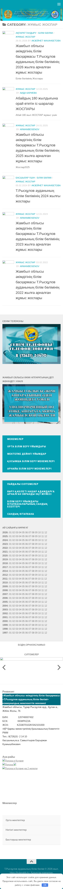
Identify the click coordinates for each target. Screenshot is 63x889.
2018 (5, 563)
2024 (5, 540)
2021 (5, 551)
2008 (5, 590)
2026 (5, 532)
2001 (5, 617)
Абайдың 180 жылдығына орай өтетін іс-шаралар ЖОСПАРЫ (37, 103)
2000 (5, 621)
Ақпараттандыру (26, 33)
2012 (5, 574)
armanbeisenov (29, 129)
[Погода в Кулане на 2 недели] (19, 768)
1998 (5, 628)
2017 (5, 567)
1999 (5, 625)
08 (33, 532)
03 (17, 532)
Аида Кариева (28, 93)
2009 (5, 586)
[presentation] (4, 667)
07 (29, 532)
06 (26, 532)
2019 (5, 559)
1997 (5, 632)
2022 (5, 547)
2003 (5, 609)
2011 (4, 578)
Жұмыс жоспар (25, 37)
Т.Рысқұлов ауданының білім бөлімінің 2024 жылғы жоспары (38, 196)
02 (13, 532)
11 (42, 536)
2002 (5, 613)
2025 (5, 536)
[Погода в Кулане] (13, 760)
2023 (5, 544)
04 (20, 532)
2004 (5, 605)
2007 (5, 594)
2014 (5, 571)
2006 (5, 598)
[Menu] (59, 4)
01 (10, 532)
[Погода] (9, 764)
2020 (5, 555)
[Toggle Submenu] (55, 820)
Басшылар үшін (25, 177)
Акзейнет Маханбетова (46, 40)
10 (39, 536)
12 (45, 536)
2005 (5, 601)
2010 (5, 582)
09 (36, 536)
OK (45, 885)
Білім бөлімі (45, 33)
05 (23, 532)
